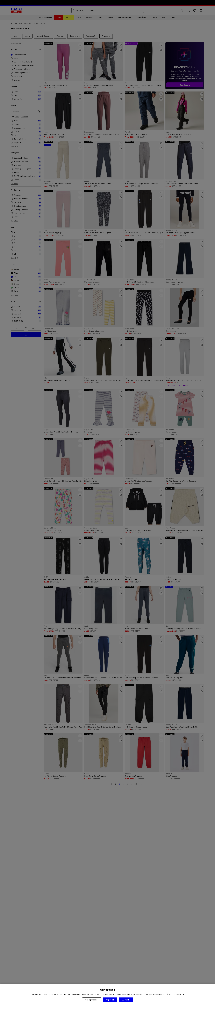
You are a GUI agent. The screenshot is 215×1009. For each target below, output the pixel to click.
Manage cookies (91, 1000)
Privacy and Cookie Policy (175, 994)
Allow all (125, 1000)
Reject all (110, 1000)
